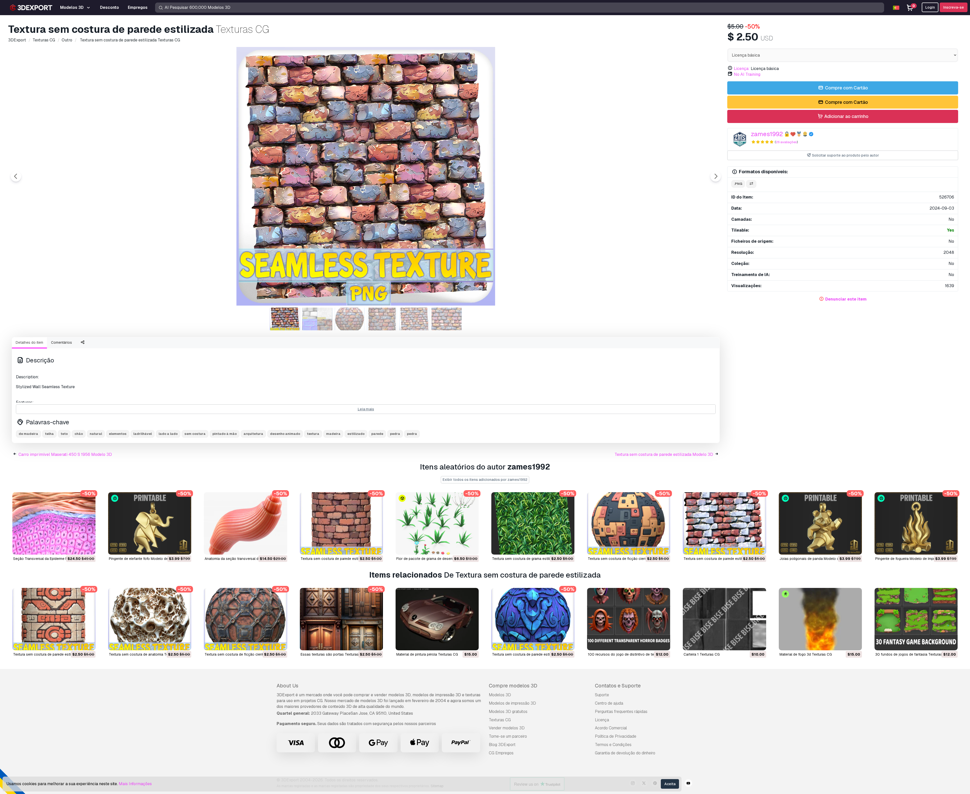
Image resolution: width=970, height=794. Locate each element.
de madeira (28, 434)
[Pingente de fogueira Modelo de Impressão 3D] (916, 523)
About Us (287, 685)
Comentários (61, 342)
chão (79, 434)
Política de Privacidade (615, 736)
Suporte (602, 695)
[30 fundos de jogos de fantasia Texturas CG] (916, 619)
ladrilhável (142, 434)
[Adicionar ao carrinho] (77, 547)
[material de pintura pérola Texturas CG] (437, 619)
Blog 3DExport (502, 744)
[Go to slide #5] (414, 319)
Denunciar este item (846, 299)
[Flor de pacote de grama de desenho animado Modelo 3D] (437, 523)
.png (738, 184)
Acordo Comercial (611, 728)
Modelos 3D (500, 695)
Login (930, 7)
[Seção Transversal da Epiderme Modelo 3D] (53, 523)
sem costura (195, 434)
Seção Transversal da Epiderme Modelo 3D (48, 558)
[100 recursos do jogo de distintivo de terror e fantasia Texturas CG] (628, 619)
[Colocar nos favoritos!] (88, 547)
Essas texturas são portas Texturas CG (333, 654)
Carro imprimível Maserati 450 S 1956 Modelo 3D (65, 454)
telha (49, 434)
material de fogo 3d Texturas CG (806, 654)
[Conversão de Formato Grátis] (751, 184)
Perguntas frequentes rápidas (621, 711)
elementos (118, 434)
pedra (395, 434)
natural (96, 434)
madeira (333, 434)
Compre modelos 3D (513, 685)
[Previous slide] (16, 176)
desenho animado (285, 434)
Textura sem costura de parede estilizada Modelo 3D (664, 454)
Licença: (742, 68)
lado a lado (168, 434)
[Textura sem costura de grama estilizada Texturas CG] (532, 523)
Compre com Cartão (846, 88)
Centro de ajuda (609, 703)
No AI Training (747, 74)
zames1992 (767, 134)
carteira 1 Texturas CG (702, 654)
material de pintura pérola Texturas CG (427, 654)
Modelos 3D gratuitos (508, 711)
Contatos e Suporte (618, 685)
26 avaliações (786, 142)
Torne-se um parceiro (508, 736)
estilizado (356, 434)
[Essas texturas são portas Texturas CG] (341, 619)
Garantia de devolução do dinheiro (625, 753)
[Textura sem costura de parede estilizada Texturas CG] (341, 523)
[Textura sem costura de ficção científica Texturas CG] (628, 523)
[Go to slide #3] (349, 319)
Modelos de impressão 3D (512, 703)
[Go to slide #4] (382, 319)
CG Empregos (501, 753)
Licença (602, 720)
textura (313, 434)
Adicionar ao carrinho (845, 116)
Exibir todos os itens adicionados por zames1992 (485, 479)
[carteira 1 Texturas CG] (724, 619)
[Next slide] (715, 176)
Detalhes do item (29, 342)
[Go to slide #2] (317, 319)
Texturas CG (500, 720)
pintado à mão (224, 434)
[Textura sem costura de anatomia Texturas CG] (149, 619)
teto (64, 434)
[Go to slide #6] (446, 319)
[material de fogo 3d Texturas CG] (820, 619)
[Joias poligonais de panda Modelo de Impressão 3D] (820, 523)
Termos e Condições (613, 744)
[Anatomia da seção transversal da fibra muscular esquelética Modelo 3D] (245, 523)
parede (377, 434)
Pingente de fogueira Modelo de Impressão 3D (912, 558)
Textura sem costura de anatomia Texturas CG (146, 654)
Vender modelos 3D (507, 728)
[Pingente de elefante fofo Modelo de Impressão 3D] (149, 523)
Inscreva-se (953, 7)
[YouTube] (688, 784)
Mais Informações (135, 783)
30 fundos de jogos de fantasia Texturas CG (911, 654)
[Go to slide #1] (285, 319)
